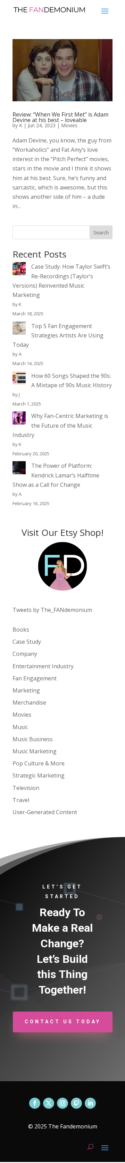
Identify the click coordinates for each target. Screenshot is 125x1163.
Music (20, 727)
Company (24, 654)
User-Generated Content (44, 812)
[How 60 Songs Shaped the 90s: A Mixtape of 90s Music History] (19, 379)
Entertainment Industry (43, 666)
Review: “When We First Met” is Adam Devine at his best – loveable (60, 117)
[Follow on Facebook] (34, 1103)
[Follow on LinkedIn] (90, 1103)
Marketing (26, 690)
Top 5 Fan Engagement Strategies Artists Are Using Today (57, 335)
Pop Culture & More (38, 763)
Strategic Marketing (38, 775)
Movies (69, 125)
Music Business (32, 739)
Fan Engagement (34, 678)
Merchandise (29, 702)
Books (20, 629)
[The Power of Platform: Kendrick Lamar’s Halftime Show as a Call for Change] (19, 469)
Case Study (26, 641)
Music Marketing (34, 751)
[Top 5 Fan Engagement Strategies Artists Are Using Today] (19, 329)
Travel (20, 800)
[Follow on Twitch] (76, 1103)
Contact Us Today (63, 1021)
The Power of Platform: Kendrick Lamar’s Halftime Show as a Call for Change (55, 475)
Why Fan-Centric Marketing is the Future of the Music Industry (60, 425)
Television (25, 788)
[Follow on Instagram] (62, 1103)
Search (101, 232)
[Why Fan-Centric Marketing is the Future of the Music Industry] (19, 419)
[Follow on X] (48, 1103)
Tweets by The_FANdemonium (52, 610)
